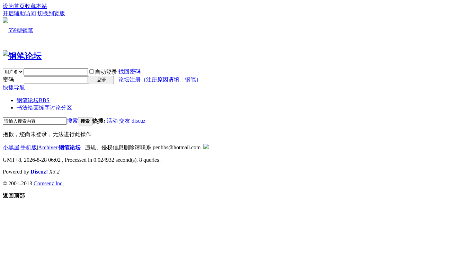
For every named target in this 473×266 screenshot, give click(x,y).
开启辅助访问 (19, 13)
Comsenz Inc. (49, 183)
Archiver (47, 147)
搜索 (72, 121)
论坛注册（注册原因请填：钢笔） (160, 79)
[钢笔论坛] (22, 55)
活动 (112, 121)
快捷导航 (14, 87)
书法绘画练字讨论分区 (44, 107)
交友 (124, 121)
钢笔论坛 (33, 100)
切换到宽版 (51, 13)
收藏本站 (36, 6)
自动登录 (106, 72)
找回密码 (129, 71)
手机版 (28, 147)
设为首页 (14, 6)
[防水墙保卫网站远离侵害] (206, 147)
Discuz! (39, 172)
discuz (138, 121)
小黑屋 (11, 147)
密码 (8, 79)
